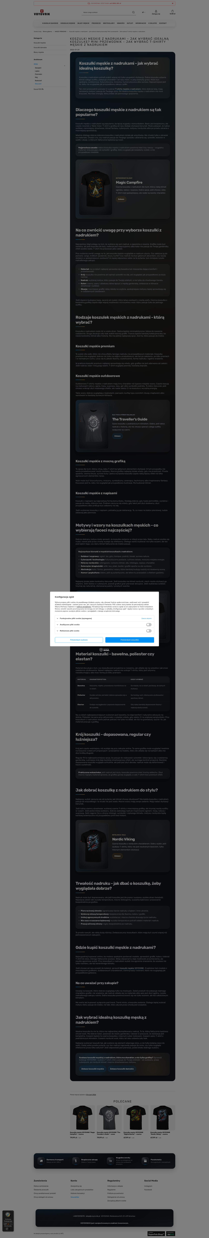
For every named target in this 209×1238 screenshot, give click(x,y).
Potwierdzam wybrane (79, 640)
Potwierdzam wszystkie (130, 640)
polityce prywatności (84, 607)
